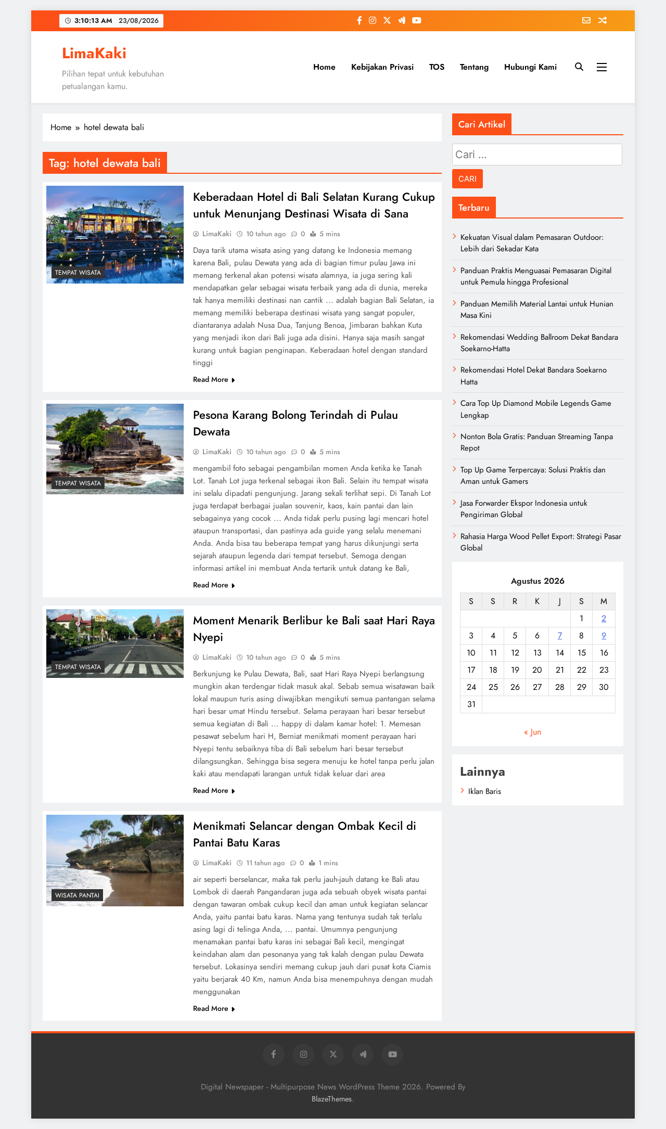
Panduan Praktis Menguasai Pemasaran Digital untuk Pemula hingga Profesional (535, 276)
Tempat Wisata (78, 272)
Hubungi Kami (530, 67)
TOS (436, 67)
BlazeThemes (332, 1099)
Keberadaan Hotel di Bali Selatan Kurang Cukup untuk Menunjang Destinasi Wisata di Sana (314, 205)
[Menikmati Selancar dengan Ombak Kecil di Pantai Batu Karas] (115, 860)
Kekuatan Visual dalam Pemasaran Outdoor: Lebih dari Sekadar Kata (532, 243)
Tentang (474, 67)
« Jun (532, 732)
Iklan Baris (484, 791)
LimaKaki (94, 53)
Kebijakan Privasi (382, 67)
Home (324, 67)
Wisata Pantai (77, 895)
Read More (210, 379)
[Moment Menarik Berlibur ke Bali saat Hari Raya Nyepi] (115, 643)
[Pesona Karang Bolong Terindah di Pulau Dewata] (115, 449)
